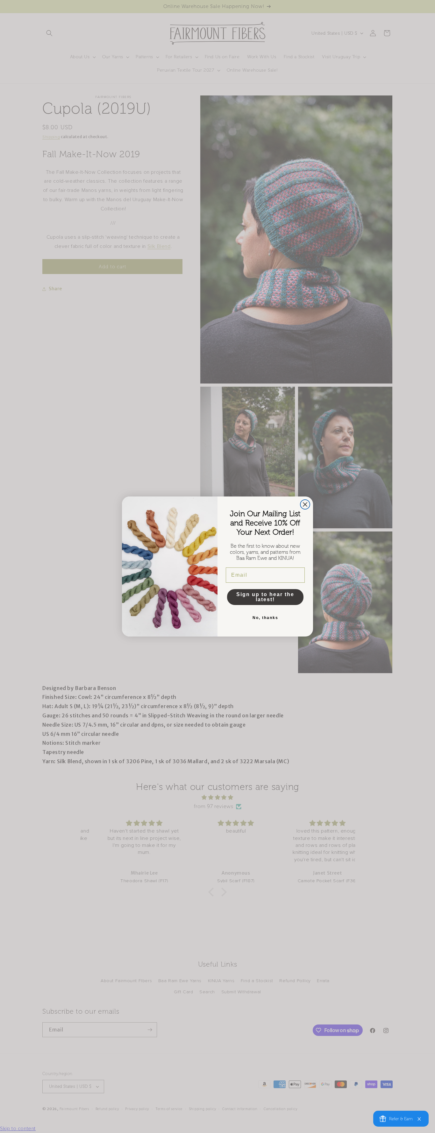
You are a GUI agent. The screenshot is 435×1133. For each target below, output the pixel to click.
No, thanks (265, 618)
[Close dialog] (305, 504)
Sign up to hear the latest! (265, 597)
